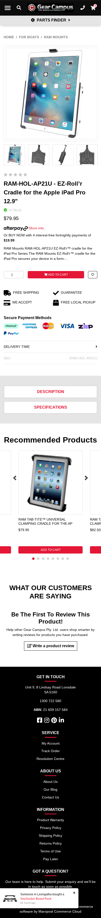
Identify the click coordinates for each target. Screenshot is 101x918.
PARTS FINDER (51, 20)
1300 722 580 (50, 701)
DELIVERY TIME (17, 347)
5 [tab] (53, 558)
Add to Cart (58, 274)
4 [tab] (48, 558)
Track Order (50, 751)
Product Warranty (50, 820)
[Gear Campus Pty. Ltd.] (50, 7)
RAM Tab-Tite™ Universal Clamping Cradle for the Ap (45, 521)
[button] (92, 274)
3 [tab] (43, 558)
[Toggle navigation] (8, 8)
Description (50, 392)
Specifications (50, 407)
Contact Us (50, 797)
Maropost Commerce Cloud (59, 911)
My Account (51, 743)
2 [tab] (38, 558)
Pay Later (50, 859)
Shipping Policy (50, 835)
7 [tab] (63, 558)
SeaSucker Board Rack (35, 898)
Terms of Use (50, 851)
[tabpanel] (50, 502)
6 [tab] (58, 558)
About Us (50, 782)
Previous (15, 478)
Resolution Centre (50, 759)
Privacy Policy (50, 828)
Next (86, 478)
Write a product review (53, 646)
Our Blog (50, 789)
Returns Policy (50, 843)
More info (36, 228)
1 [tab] (33, 558)
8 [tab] (67, 558)
